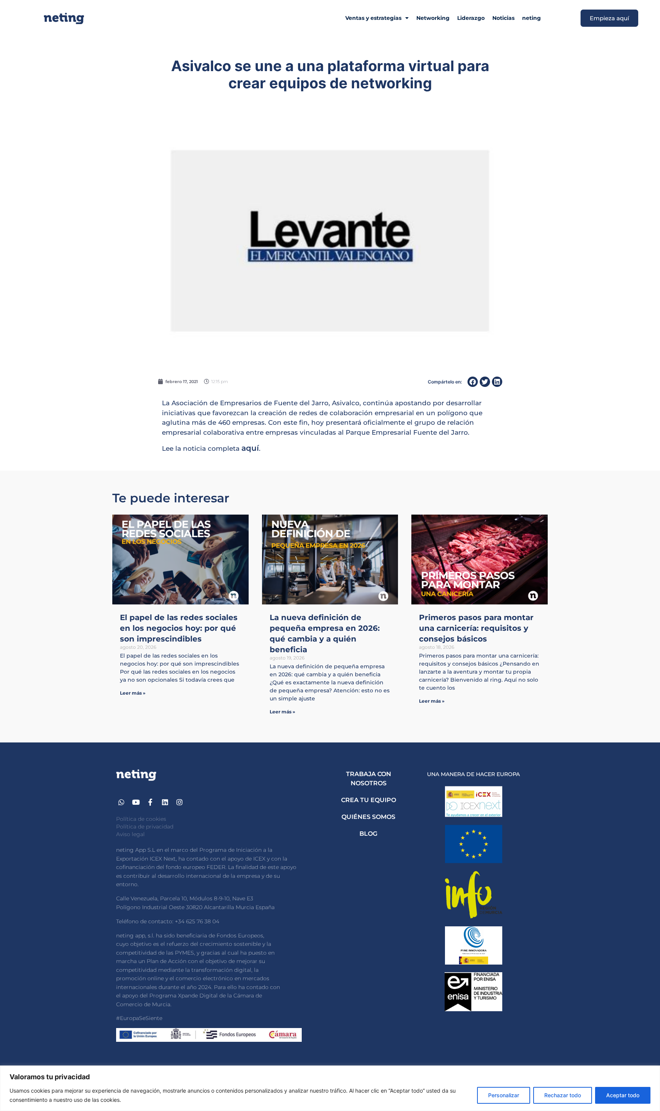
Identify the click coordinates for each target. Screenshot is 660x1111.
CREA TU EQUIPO (368, 800)
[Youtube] (136, 801)
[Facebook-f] (150, 801)
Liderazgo (471, 18)
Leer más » (133, 693)
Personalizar (503, 1095)
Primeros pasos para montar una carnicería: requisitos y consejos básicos (476, 628)
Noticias (503, 18)
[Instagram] (179, 801)
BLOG (368, 833)
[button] (472, 382)
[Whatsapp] (121, 801)
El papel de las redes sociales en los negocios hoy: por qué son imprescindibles (179, 628)
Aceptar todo (622, 1095)
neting (531, 18)
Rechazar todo (562, 1095)
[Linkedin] (164, 801)
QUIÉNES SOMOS (368, 816)
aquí (250, 448)
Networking (433, 18)
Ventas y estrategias (373, 18)
